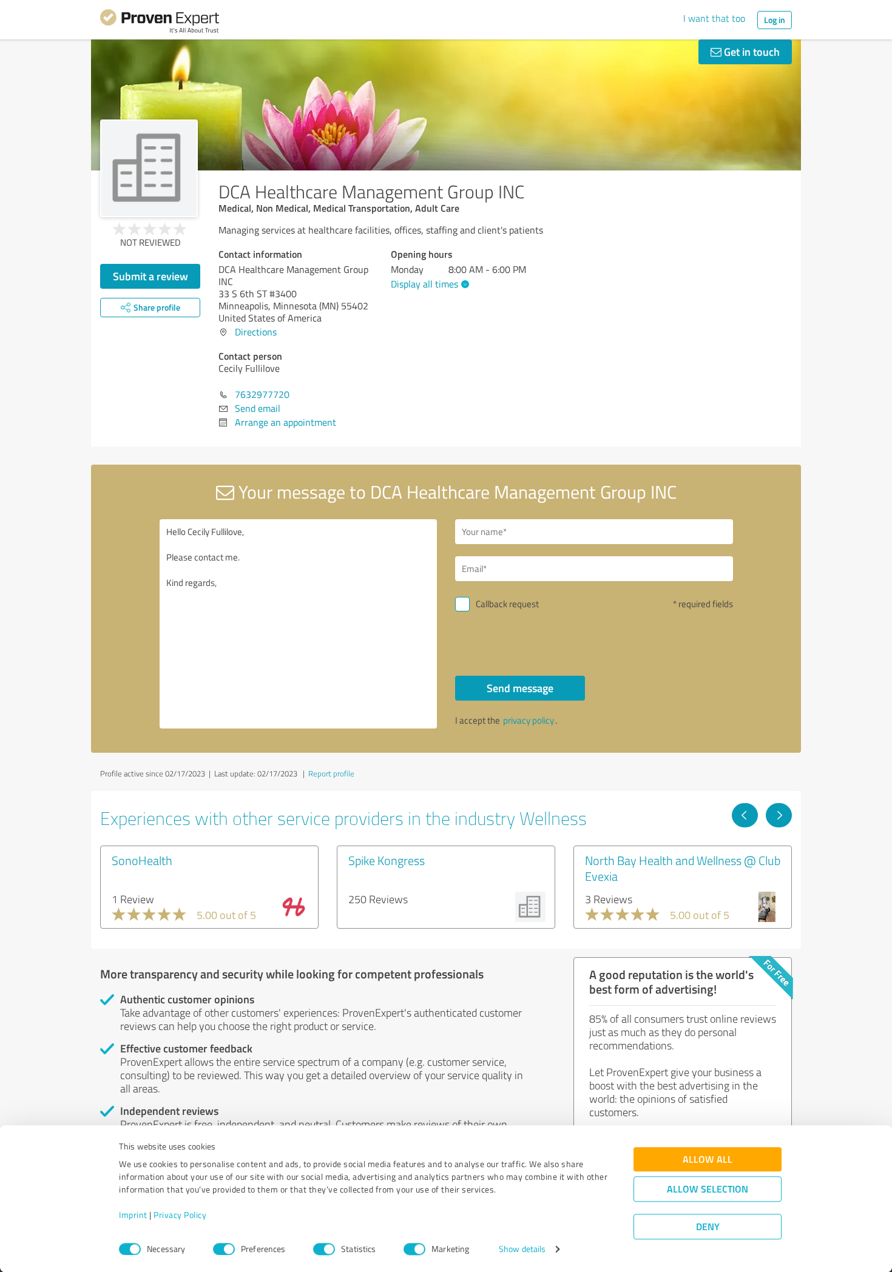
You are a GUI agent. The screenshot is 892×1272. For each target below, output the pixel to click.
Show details (522, 1249)
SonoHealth (142, 860)
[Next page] (779, 815)
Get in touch (750, 51)
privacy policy (528, 720)
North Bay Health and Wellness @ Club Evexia (682, 868)
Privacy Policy (180, 1215)
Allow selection (707, 1189)
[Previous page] (745, 815)
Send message (520, 688)
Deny (708, 1227)
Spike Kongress (386, 860)
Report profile (331, 773)
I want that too (714, 18)
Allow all (707, 1159)
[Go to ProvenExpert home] (159, 23)
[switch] (224, 1249)
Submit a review (150, 276)
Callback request (507, 603)
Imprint (133, 1215)
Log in (774, 19)
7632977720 (262, 394)
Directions (256, 331)
